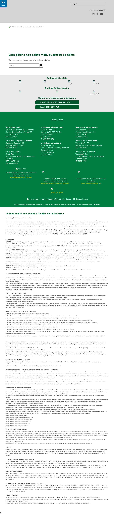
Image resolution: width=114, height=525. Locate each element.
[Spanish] (104, 19)
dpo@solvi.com (82, 199)
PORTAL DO (97, 10)
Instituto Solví (57, 192)
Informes (97, 204)
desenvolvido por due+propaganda (65, 204)
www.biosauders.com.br (21, 177)
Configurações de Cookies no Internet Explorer (19, 417)
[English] (97, 19)
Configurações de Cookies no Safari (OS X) (18, 421)
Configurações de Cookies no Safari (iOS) (18, 423)
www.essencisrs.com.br (91, 183)
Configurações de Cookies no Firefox (16, 415)
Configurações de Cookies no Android (17, 425)
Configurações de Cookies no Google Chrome (19, 419)
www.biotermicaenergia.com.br (55, 183)
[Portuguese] (101, 19)
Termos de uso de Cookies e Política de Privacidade (50, 199)
